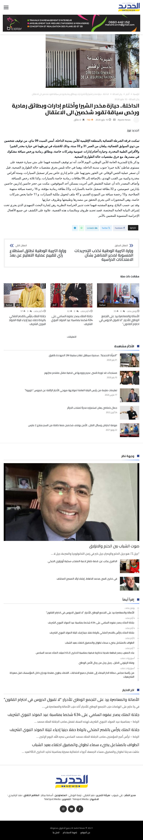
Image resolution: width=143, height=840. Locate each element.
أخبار (127, 94)
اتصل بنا (56, 832)
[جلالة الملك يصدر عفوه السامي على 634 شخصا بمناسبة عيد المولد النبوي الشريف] (71, 295)
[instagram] (63, 809)
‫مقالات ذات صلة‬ (129, 277)
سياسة (102, 305)
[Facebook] (79, 809)
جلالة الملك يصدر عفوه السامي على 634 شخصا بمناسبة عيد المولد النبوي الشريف (72, 320)
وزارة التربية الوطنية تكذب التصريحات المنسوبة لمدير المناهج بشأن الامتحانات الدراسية (103, 253)
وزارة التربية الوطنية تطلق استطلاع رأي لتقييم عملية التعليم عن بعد (38, 250)
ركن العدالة (117, 94)
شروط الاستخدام (70, 832)
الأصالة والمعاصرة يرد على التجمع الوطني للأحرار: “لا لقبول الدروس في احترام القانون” (119, 320)
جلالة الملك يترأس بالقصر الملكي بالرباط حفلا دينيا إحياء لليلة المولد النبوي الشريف (27, 320)
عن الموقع (85, 832)
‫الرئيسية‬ (136, 94)
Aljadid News (124, 120)
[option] (118, 304)
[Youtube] (71, 809)
